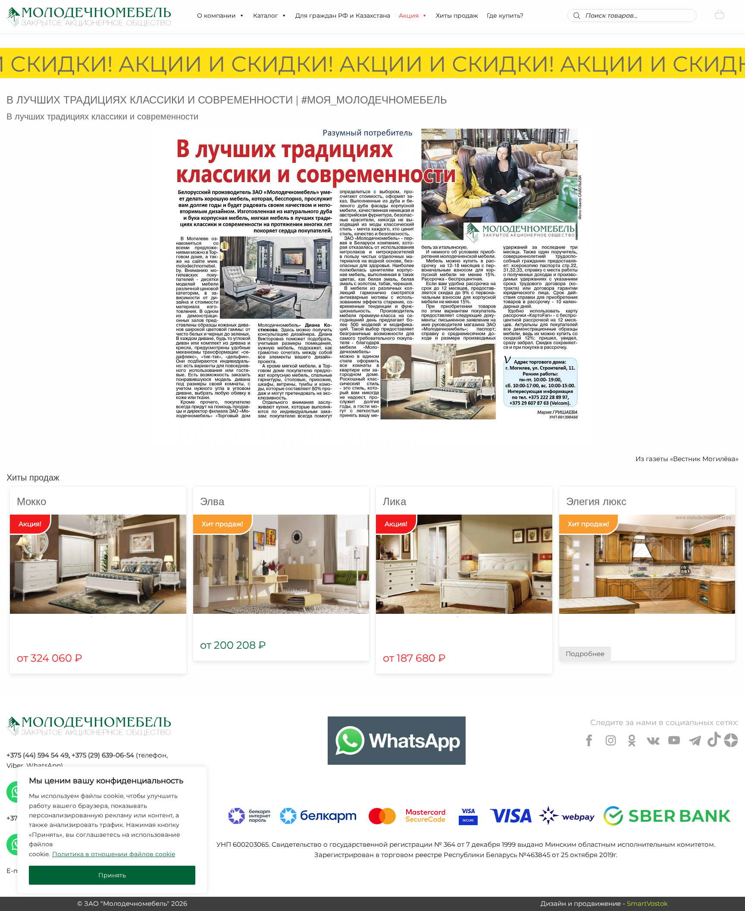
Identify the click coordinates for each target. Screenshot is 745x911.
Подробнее (585, 654)
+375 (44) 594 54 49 (37, 755)
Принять (112, 875)
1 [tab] (91, 617)
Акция (409, 15)
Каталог (265, 15)
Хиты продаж (457, 15)
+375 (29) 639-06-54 (103, 755)
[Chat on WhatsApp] (397, 740)
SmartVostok (647, 903)
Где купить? (505, 15)
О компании (216, 15)
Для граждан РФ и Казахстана (342, 15)
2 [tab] (104, 617)
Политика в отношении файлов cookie (113, 854)
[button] (241, 15)
